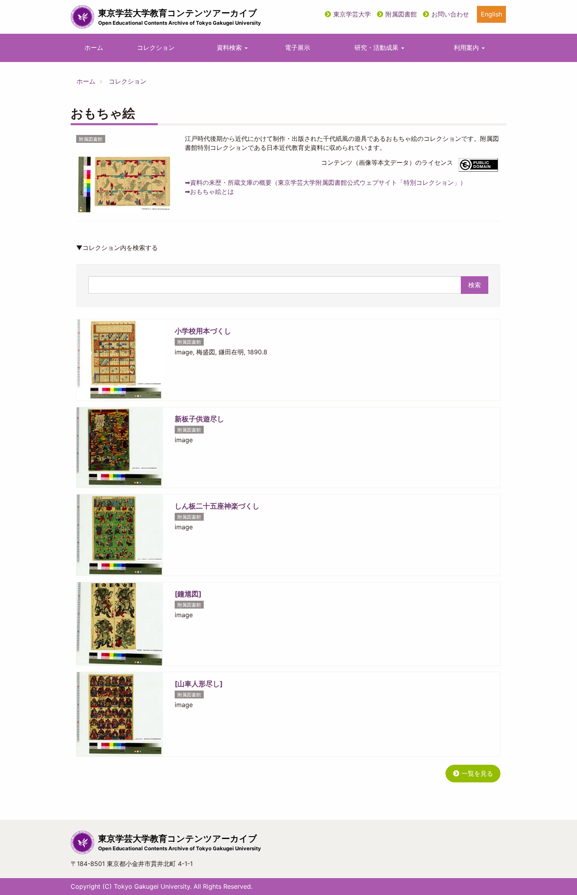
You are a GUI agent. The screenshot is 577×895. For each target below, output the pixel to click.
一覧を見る (477, 773)
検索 (474, 285)
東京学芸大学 (352, 14)
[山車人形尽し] (199, 684)
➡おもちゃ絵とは (209, 191)
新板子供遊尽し (199, 419)
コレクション (156, 47)
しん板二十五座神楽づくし (217, 506)
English (491, 14)
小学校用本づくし (203, 331)
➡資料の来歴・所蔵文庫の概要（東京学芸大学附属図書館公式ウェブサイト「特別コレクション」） (325, 182)
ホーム (93, 47)
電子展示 (297, 47)
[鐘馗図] (188, 594)
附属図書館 (401, 14)
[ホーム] (82, 17)
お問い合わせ (450, 14)
